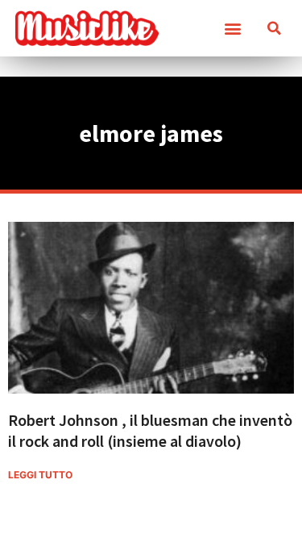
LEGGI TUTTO (40, 475)
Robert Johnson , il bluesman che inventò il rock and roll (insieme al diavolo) (150, 430)
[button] (232, 28)
